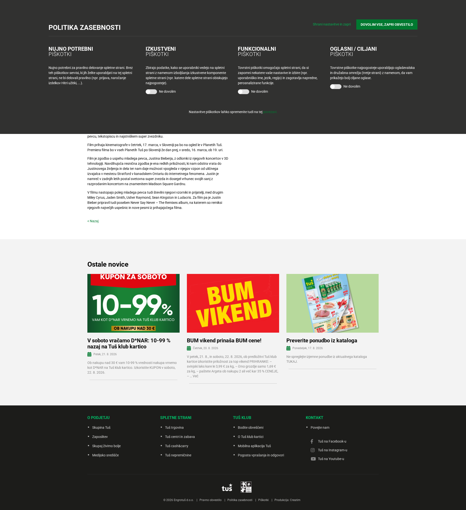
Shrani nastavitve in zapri (332, 24)
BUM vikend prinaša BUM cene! (224, 340)
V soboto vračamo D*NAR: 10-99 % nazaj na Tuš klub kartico (128, 343)
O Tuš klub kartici (250, 437)
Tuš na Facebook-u (332, 441)
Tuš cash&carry (176, 446)
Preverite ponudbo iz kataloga (321, 340)
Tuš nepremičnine (178, 455)
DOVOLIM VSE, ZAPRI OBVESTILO (387, 24)
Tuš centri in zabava (180, 437)
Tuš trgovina (174, 427)
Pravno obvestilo (211, 500)
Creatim (295, 500)
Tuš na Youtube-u (331, 459)
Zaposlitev (100, 437)
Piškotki (263, 500)
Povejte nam (320, 427)
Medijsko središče (105, 455)
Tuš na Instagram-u (332, 450)
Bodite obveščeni (250, 427)
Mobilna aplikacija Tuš (254, 446)
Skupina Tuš (101, 427)
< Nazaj (93, 221)
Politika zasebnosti (239, 500)
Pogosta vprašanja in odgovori (261, 455)
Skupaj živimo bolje (106, 446)
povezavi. (270, 112)
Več (195, 376)
